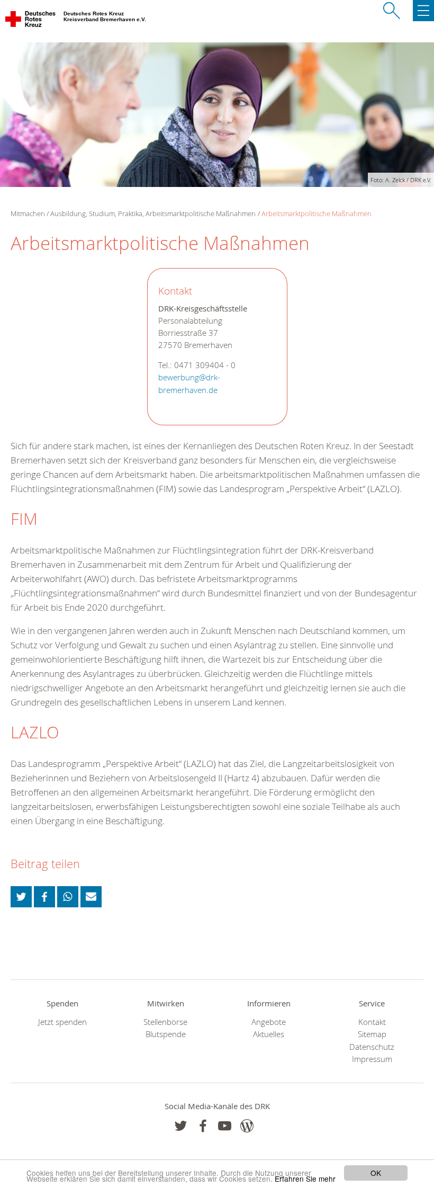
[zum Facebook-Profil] (180, 1125)
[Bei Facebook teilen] (44, 896)
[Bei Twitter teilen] (21, 896)
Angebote (268, 1022)
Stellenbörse (165, 1022)
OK (375, 1172)
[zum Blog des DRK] (247, 1125)
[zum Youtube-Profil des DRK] (224, 1125)
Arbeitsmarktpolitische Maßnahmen (316, 213)
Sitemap (372, 1034)
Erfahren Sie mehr (305, 1178)
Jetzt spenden (62, 1022)
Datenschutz (371, 1047)
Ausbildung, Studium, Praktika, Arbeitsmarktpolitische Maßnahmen (153, 213)
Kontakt (372, 1022)
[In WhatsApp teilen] (67, 896)
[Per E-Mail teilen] (91, 896)
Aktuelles (268, 1034)
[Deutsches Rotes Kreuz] (31, 21)
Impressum (372, 1059)
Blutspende (166, 1034)
